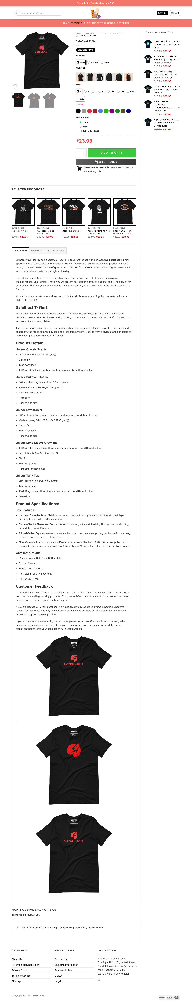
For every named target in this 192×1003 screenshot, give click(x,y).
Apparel (90, 33)
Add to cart (112, 152)
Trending (76, 23)
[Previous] (16, 61)
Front (85, 122)
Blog (87, 23)
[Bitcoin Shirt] (96, 12)
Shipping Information (66, 964)
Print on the (82, 117)
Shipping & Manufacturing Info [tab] (48, 251)
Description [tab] (20, 251)
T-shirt (102, 33)
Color (79, 104)
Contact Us (61, 959)
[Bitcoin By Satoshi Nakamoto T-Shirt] (125, 212)
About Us (17, 959)
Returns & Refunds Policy (26, 964)
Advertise (123, 23)
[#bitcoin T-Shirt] (23, 212)
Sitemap (16, 981)
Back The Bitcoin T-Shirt (72, 232)
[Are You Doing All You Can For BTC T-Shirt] (99, 212)
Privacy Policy (19, 970)
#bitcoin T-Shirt (19, 231)
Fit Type (80, 55)
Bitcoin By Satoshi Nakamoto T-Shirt (122, 232)
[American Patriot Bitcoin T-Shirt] (48, 212)
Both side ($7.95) (91, 131)
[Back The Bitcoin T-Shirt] (74, 212)
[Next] (67, 61)
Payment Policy (63, 970)
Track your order (103, 23)
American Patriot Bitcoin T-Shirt (45, 232)
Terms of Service (21, 975)
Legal (58, 981)
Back (85, 126)
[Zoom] (15, 87)
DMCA (58, 975)
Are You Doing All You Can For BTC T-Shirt (99, 232)
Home (65, 23)
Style (80, 68)
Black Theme (117, 33)
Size (79, 84)
